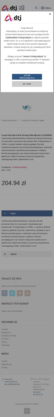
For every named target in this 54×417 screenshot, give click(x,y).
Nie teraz (27, 84)
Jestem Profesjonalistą (27, 76)
